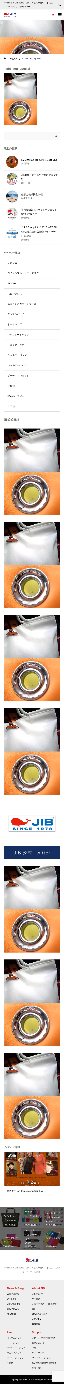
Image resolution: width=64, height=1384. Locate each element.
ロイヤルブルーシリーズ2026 (23, 273)
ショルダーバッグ (17, 355)
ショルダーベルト (17, 365)
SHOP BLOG (13, 1309)
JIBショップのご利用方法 (43, 1338)
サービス (36, 1299)
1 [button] (29, 1183)
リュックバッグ (16, 344)
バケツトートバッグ (18, 334)
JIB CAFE (36, 1319)
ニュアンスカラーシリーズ (22, 303)
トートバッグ (15, 324)
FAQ (34, 1348)
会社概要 (36, 1324)
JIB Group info (13, 1304)
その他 (11, 406)
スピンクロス (15, 293)
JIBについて (37, 1294)
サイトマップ (38, 1353)
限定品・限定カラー (18, 396)
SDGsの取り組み (40, 1314)
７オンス (12, 262)
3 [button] (34, 1183)
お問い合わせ (38, 1343)
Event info (11, 1299)
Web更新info (13, 1294)
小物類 (11, 385)
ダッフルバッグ (16, 314)
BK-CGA (12, 283)
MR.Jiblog (11, 1314)
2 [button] (32, 1183)
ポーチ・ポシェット (18, 375)
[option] (32, 1174)
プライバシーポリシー (42, 1358)
